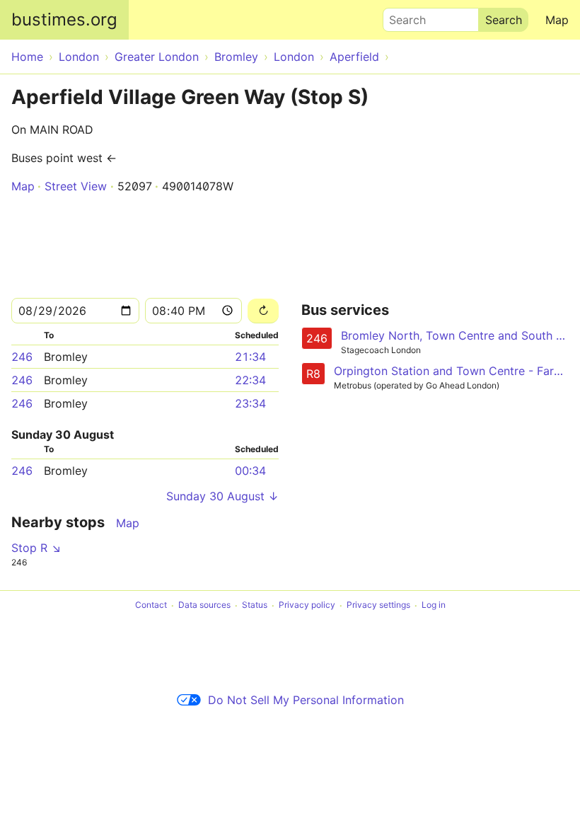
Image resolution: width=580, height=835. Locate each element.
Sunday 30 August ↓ (222, 496)
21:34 (250, 357)
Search (401, 16)
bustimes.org (64, 19)
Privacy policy (307, 605)
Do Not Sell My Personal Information (306, 700)
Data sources (204, 605)
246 (22, 357)
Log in (434, 605)
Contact (151, 605)
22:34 (250, 380)
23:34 (250, 403)
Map (557, 20)
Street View (76, 186)
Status (254, 605)
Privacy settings (378, 605)
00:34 (250, 470)
